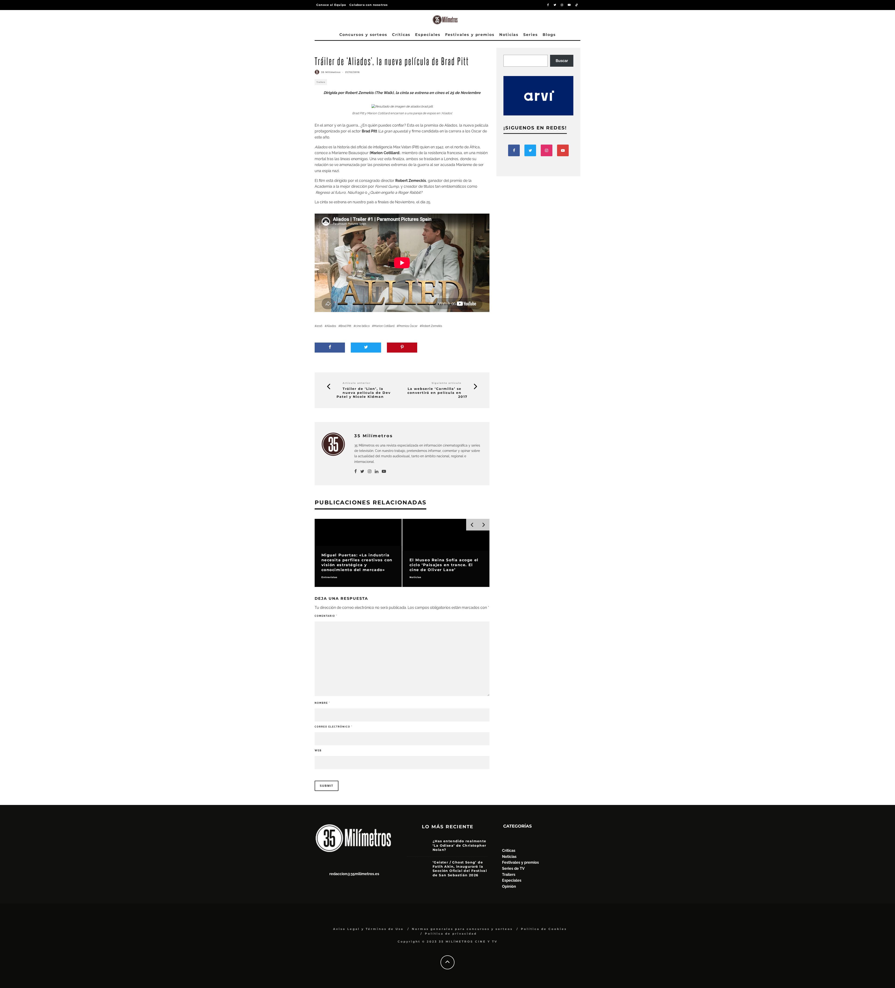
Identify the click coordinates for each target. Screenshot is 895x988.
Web (318, 750)
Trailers (321, 82)
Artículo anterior (357, 383)
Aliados (331, 326)
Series (530, 34)
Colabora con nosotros (368, 5)
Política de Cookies (544, 929)
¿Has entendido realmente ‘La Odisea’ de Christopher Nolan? (459, 845)
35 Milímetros (331, 72)
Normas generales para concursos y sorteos (462, 929)
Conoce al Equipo (331, 5)
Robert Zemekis (432, 326)
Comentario (326, 616)
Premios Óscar (408, 326)
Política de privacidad (451, 933)
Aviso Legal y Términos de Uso (368, 929)
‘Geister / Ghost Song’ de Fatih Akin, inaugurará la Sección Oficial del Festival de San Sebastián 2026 (460, 868)
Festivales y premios (470, 34)
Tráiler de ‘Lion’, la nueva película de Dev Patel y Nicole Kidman (364, 393)
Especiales (427, 34)
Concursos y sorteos (363, 34)
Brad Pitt (345, 326)
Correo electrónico (333, 726)
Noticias (509, 34)
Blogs (549, 34)
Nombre (322, 703)
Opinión (509, 886)
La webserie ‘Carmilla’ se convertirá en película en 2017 (437, 393)
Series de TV (513, 868)
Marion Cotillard (384, 326)
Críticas (401, 34)
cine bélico (362, 326)
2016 (319, 326)
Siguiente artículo (446, 383)
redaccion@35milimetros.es (354, 874)
